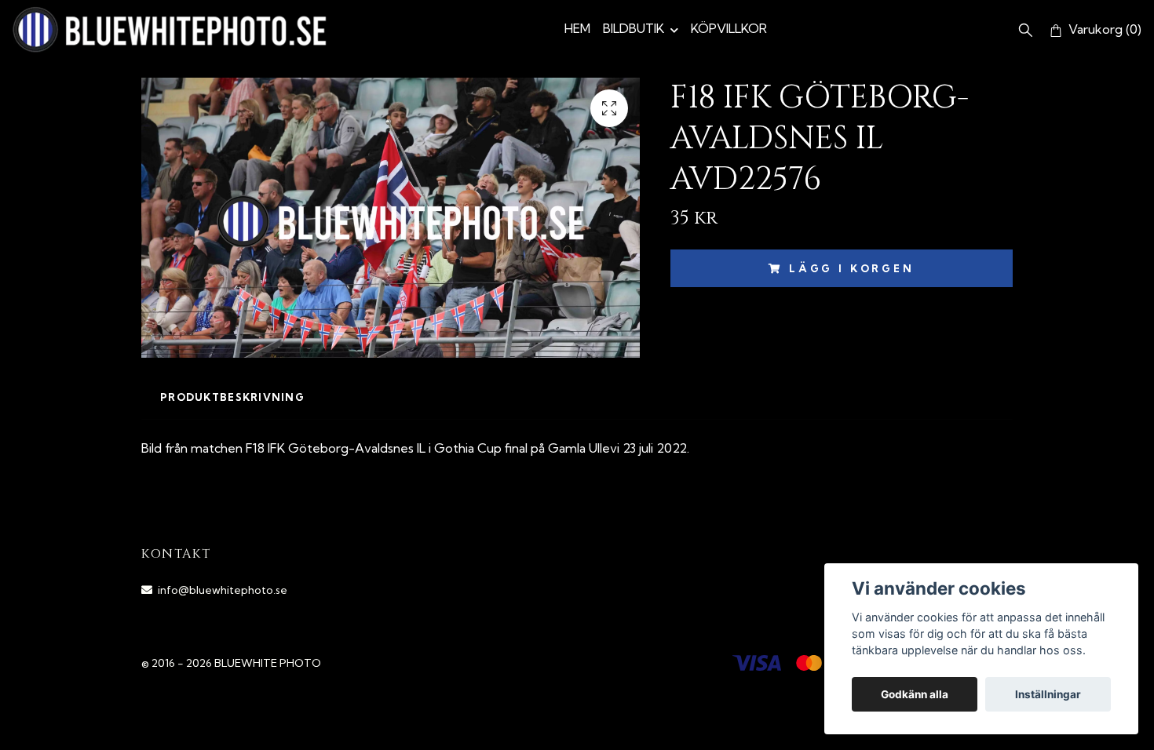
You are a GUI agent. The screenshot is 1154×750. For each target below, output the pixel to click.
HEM (577, 28)
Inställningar (1048, 694)
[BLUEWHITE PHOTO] (170, 29)
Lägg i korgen (852, 268)
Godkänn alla (914, 694)
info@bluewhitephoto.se (222, 590)
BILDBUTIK (633, 28)
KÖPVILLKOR (729, 28)
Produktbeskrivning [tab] (232, 397)
